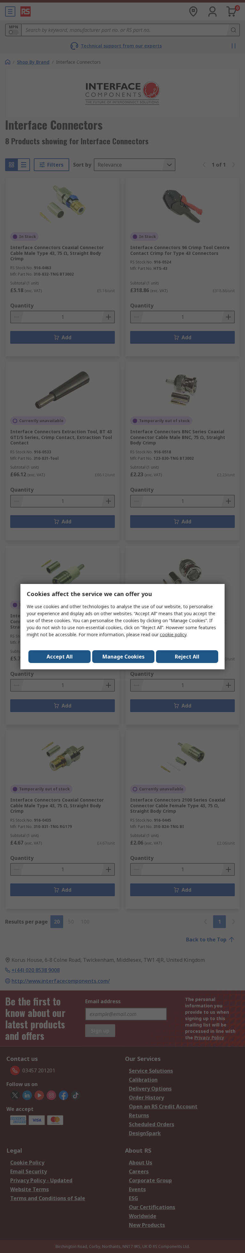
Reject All (187, 656)
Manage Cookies (123, 656)
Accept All (60, 656)
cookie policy (173, 634)
